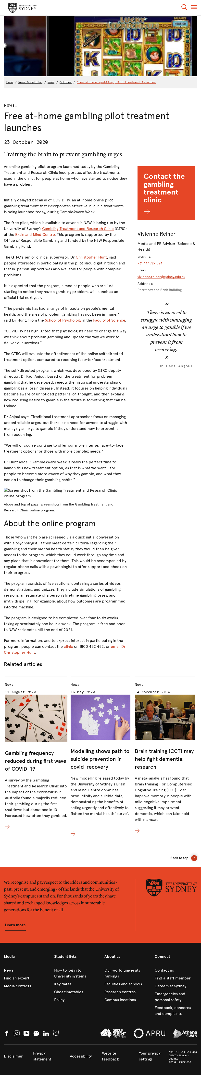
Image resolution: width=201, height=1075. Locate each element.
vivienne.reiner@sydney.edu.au (161, 277)
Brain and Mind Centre (35, 234)
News (51, 82)
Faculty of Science (109, 320)
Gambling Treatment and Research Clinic (78, 228)
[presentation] (36, 753)
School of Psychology (63, 320)
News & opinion (30, 82)
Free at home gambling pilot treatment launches (116, 82)
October (66, 82)
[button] (184, 8)
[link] (25, 970)
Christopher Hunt (91, 257)
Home (9, 82)
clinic (68, 646)
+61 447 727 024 (150, 263)
